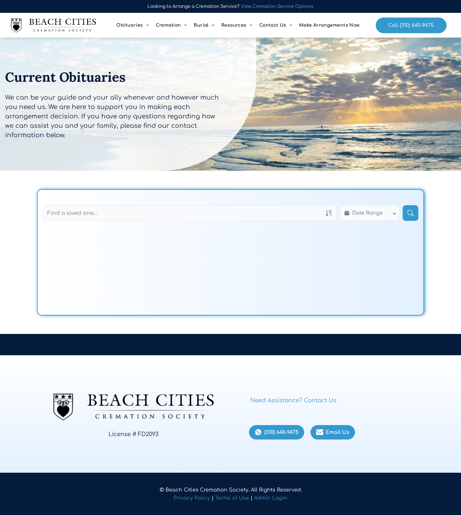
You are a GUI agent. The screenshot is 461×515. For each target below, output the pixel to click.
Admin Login (270, 498)
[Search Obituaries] (410, 213)
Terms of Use (232, 498)
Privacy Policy (192, 498)
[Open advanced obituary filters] (328, 213)
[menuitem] (132, 25)
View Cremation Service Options (277, 6)
